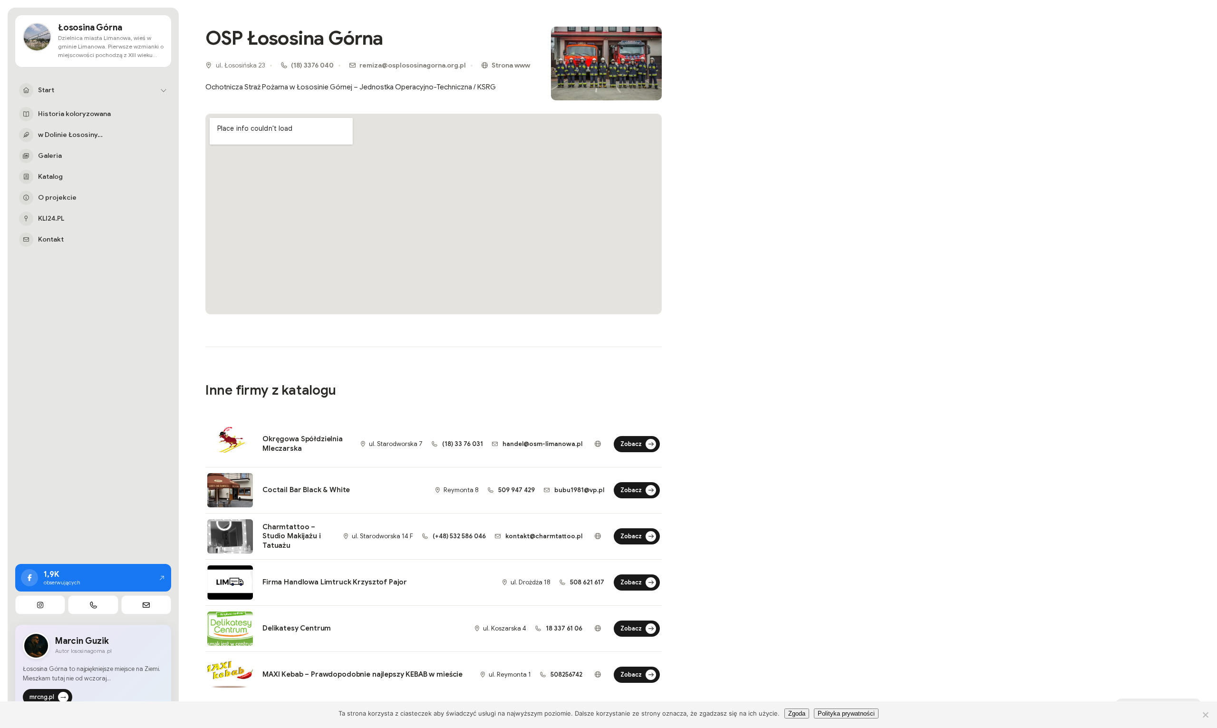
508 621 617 (586, 582)
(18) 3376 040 (312, 65)
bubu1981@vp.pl (578, 490)
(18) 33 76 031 (462, 444)
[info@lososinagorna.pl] (146, 604)
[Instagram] (40, 604)
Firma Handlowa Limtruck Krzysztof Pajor (334, 582)
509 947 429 (516, 490)
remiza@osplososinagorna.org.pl (412, 65)
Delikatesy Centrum (296, 628)
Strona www (511, 65)
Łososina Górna (90, 28)
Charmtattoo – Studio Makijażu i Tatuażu (291, 536)
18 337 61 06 (563, 628)
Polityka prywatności (846, 713)
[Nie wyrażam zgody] (1205, 714)
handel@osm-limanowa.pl (541, 444)
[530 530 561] (93, 604)
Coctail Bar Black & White (306, 489)
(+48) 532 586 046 (458, 536)
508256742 (565, 674)
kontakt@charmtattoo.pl (543, 536)
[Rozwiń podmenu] (163, 90)
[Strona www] (597, 444)
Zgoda (796, 713)
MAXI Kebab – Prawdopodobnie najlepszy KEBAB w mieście (362, 674)
